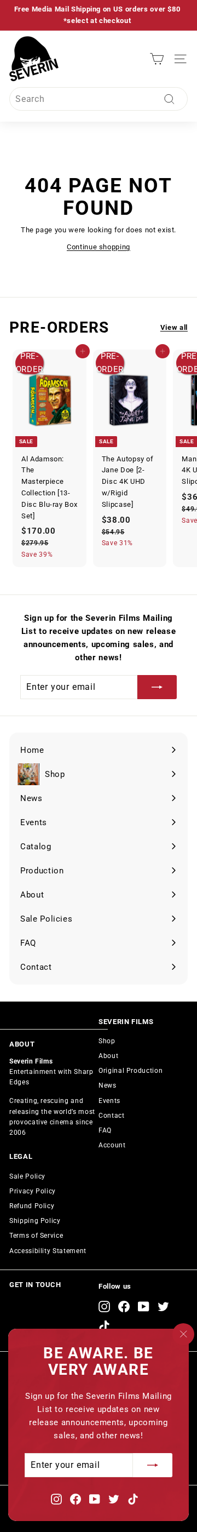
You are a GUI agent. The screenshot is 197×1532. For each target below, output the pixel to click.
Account (112, 1145)
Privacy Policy (32, 1191)
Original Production (131, 1070)
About (108, 1056)
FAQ (105, 1130)
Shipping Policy (35, 1221)
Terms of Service (36, 1235)
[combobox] (98, 99)
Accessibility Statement (47, 1251)
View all (174, 327)
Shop (107, 1041)
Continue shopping (98, 247)
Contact (112, 1115)
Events (109, 1101)
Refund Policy (31, 1206)
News (108, 1085)
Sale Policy (27, 1176)
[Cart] (157, 59)
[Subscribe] (152, 1465)
